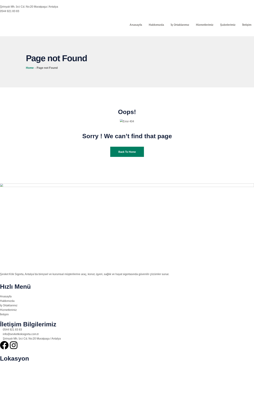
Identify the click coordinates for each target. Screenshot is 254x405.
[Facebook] (4, 345)
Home (30, 67)
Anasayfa (136, 24)
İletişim (246, 24)
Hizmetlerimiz (204, 24)
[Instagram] (13, 345)
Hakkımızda (156, 24)
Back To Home (127, 151)
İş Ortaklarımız (180, 24)
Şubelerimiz (228, 24)
